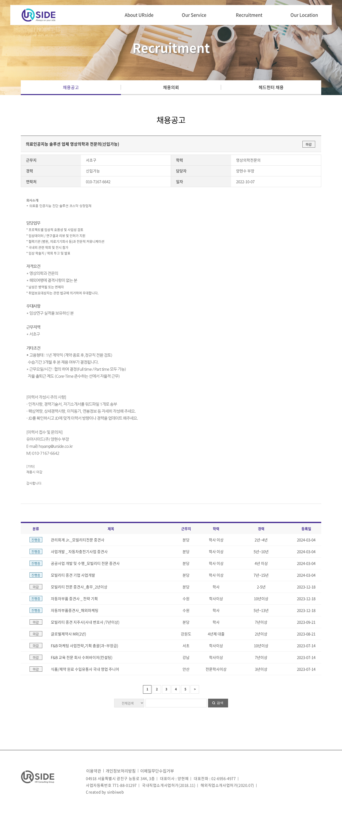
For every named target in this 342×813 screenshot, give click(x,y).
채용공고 (71, 87)
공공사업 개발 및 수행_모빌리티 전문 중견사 (85, 563)
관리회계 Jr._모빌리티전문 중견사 (77, 540)
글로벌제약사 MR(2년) (68, 634)
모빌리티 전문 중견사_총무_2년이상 (79, 587)
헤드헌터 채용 (271, 87)
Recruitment (249, 15)
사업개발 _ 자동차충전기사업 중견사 (79, 551)
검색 (220, 703)
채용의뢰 (171, 87)
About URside (139, 15)
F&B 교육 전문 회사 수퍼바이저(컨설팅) (81, 657)
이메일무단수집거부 (157, 771)
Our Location (304, 15)
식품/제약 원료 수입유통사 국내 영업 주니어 (85, 669)
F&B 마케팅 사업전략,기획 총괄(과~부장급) (84, 645)
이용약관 (93, 771)
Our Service (194, 15)
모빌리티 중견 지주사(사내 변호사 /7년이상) (85, 622)
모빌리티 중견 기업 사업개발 (73, 575)
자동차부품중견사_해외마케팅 (74, 610)
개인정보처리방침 (121, 771)
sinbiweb (115, 792)
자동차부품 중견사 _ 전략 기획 (74, 598)
